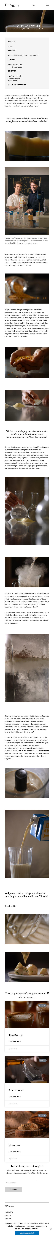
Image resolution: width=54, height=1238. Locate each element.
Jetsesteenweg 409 (15, 64)
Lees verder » (15, 1041)
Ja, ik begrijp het (27, 1233)
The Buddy (16, 1035)
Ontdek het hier (10, 906)
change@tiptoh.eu (14, 78)
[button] (47, 4)
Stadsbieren (16, 1090)
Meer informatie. (32, 1229)
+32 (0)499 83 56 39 (15, 76)
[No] (50, 1229)
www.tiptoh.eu (13, 81)
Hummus (14, 1145)
